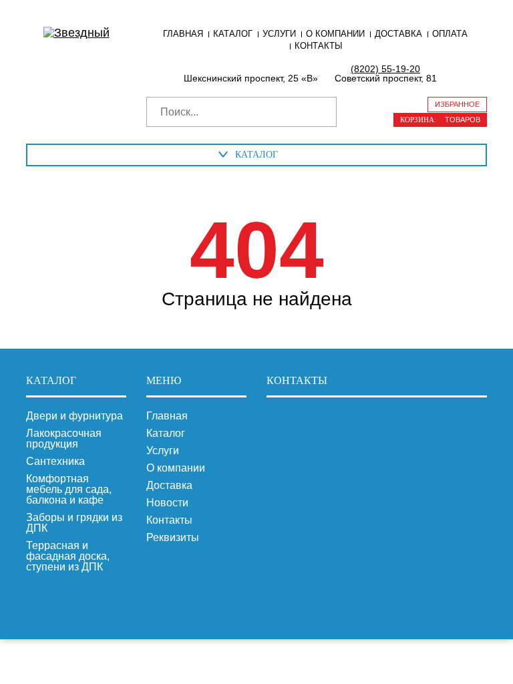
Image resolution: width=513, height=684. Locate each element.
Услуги (279, 34)
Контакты (319, 46)
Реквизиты (172, 537)
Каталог (232, 34)
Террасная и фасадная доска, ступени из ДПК (68, 556)
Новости (167, 503)
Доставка (398, 34)
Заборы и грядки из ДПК (74, 523)
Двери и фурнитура (74, 416)
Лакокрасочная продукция (64, 439)
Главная (183, 34)
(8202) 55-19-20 (385, 68)
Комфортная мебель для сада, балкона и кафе (69, 490)
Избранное (457, 104)
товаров (440, 120)
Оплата (450, 34)
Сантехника (55, 461)
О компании (335, 34)
